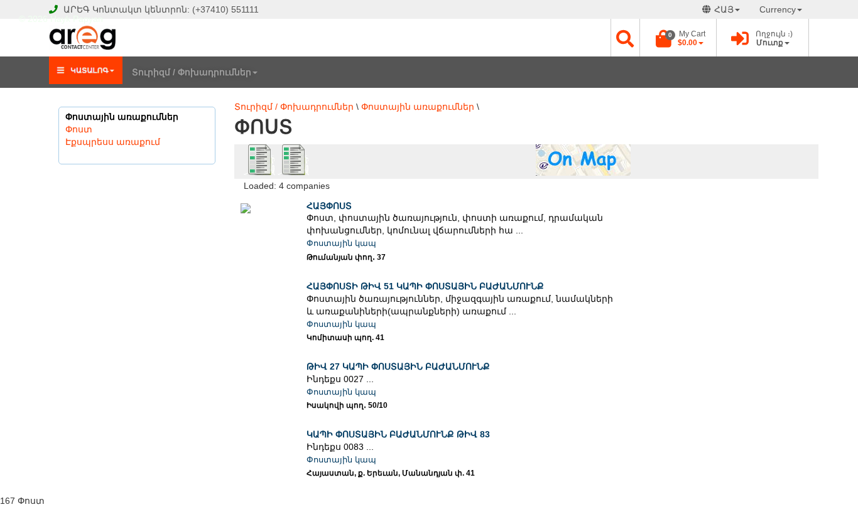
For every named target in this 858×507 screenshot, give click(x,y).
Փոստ (78, 129)
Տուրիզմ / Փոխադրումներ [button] (191, 72)
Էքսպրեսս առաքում (112, 142)
